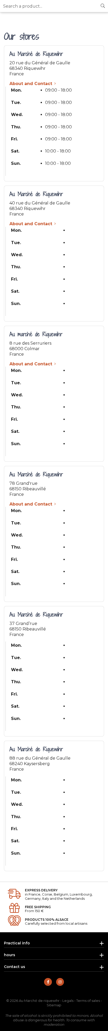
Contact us (14, 966)
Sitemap (54, 1005)
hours (9, 955)
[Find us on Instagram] (60, 982)
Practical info (17, 943)
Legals (67, 1000)
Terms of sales (88, 1000)
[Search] (103, 6)
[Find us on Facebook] (48, 982)
